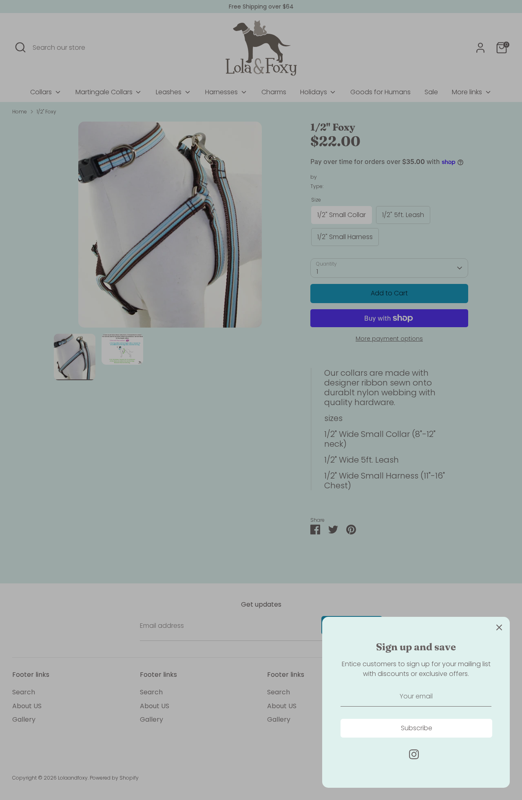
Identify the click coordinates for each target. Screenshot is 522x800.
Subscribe (416, 728)
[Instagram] (414, 754)
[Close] (499, 627)
